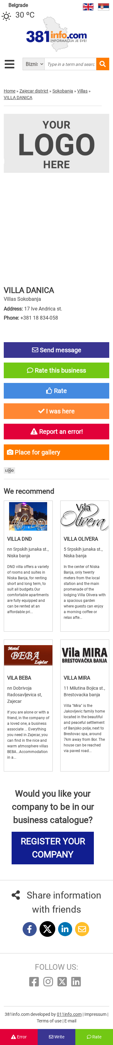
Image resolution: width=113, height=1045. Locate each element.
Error (21, 1036)
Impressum (95, 1014)
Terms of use (49, 1020)
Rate (96, 1036)
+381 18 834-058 (39, 318)
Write (58, 1036)
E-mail (70, 1020)
